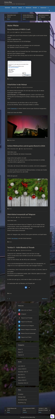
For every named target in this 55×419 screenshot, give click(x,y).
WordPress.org (22, 402)
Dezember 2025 (22, 371)
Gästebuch (28, 7)
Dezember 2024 (22, 383)
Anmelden (20, 394)
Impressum (43, 7)
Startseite (7, 7)
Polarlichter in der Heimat (17, 84)
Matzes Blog (8, 2)
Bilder (10, 140)
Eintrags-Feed (21, 397)
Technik (40, 19)
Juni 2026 (20, 366)
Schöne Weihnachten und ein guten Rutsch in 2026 (13, 16)
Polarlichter (14, 108)
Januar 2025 (21, 380)
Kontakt (35, 7)
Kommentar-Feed (22, 399)
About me (14, 7)
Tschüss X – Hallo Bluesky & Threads (20, 247)
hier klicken (15, 238)
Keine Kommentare (26, 32)
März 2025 (21, 377)
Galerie (20, 7)
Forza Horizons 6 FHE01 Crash (44, 16)
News (8, 19)
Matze (18, 32)
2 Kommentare (29, 149)
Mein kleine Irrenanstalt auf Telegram (28, 16)
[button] (52, 416)
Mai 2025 (20, 374)
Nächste (44, 298)
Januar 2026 (21, 369)
